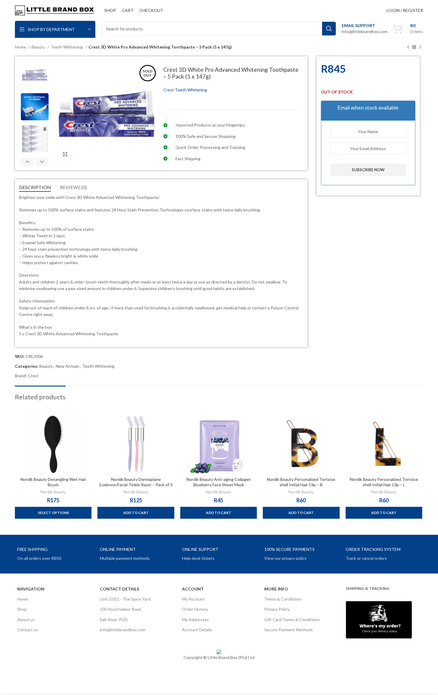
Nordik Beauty (53, 492)
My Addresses (195, 619)
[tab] (35, 187)
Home (21, 46)
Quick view (87, 424)
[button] (135, 513)
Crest (33, 375)
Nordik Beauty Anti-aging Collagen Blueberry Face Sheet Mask (219, 482)
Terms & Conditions (283, 598)
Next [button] (42, 161)
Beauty (39, 46)
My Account (193, 598)
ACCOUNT (193, 588)
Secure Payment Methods (288, 629)
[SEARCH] (329, 28)
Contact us (27, 629)
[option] (35, 74)
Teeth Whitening (67, 46)
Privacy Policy (277, 609)
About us (26, 619)
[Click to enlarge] (65, 154)
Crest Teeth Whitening (185, 89)
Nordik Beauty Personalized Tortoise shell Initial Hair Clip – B (301, 482)
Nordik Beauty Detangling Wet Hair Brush (53, 482)
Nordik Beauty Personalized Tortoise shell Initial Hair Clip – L (384, 482)
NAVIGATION (30, 588)
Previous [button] (27, 161)
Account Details (197, 629)
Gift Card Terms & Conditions (292, 619)
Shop (22, 609)
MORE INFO (276, 588)
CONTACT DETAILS (119, 588)
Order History (195, 609)
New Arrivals (67, 366)
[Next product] (420, 47)
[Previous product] (408, 47)
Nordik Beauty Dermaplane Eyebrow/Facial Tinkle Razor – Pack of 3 (136, 482)
